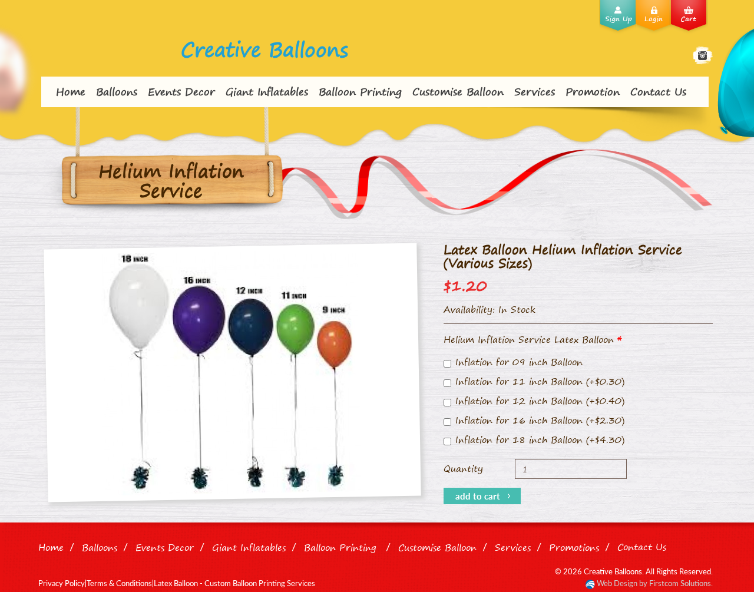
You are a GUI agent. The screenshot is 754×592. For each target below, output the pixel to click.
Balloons (116, 91)
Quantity (463, 468)
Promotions (574, 547)
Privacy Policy (61, 583)
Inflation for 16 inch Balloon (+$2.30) (539, 420)
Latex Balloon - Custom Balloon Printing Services (234, 583)
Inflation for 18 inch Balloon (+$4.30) (539, 439)
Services (534, 91)
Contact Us (658, 91)
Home (70, 91)
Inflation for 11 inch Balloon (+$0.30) (539, 381)
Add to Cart (477, 496)
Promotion (593, 91)
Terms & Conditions (119, 583)
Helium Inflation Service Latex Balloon (529, 339)
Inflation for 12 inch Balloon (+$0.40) (539, 400)
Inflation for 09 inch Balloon (519, 362)
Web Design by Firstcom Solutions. (654, 583)
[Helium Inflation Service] (232, 372)
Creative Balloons (264, 49)
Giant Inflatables (267, 91)
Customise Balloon (458, 91)
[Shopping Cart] (691, 17)
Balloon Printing (360, 91)
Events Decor (181, 91)
